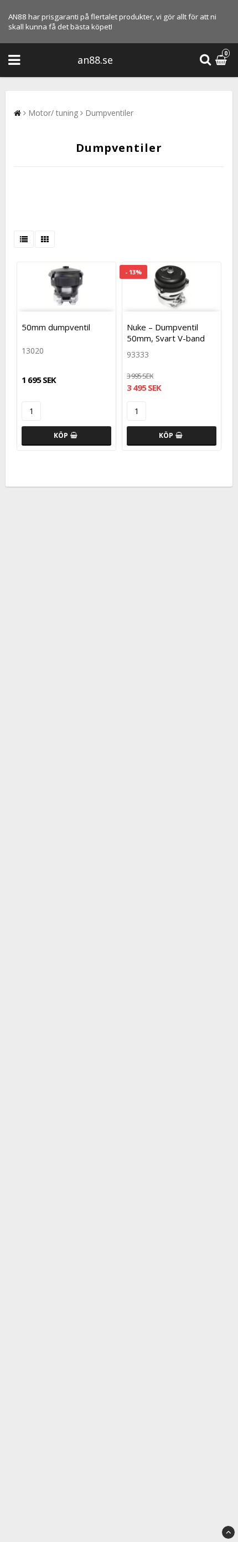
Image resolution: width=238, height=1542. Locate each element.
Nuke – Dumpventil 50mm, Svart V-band (166, 332)
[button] (222, 60)
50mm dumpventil (56, 327)
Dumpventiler (109, 113)
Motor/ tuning (53, 113)
